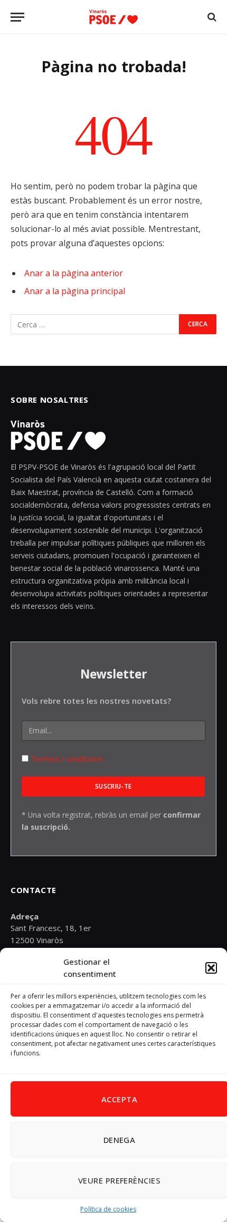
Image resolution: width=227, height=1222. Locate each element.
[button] (211, 968)
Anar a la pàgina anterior (73, 273)
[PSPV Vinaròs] (113, 17)
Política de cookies (108, 1209)
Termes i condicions (66, 758)
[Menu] (17, 17)
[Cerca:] (95, 324)
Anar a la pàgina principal (74, 291)
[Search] (210, 17)
